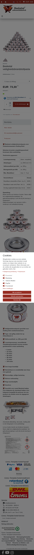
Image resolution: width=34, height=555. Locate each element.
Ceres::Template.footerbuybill (9, 518)
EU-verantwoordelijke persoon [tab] (13, 133)
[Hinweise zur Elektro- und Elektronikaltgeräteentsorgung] (17, 529)
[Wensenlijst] (20, 2)
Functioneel (9, 286)
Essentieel (9, 275)
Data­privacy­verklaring (10, 271)
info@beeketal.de (10, 503)
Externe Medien (10, 280)
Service (4, 500)
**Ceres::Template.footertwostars (11, 534)
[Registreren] (6, 2)
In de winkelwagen (20, 104)
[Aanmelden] (1, 2)
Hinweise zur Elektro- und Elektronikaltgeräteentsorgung (18, 543)
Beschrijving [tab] (7, 122)
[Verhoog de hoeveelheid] (10, 103)
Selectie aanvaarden (17, 296)
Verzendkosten (16, 114)
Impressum (21, 271)
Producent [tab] (7, 138)
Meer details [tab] (8, 127)
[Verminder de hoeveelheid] (10, 105)
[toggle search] (16, 2)
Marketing (9, 278)
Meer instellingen (8, 288)
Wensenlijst (8, 109)
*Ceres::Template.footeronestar (10, 532)
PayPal (8, 283)
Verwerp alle (17, 300)
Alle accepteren (17, 292)
